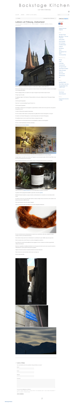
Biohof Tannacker (27, 190)
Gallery (17, 14)
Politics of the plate (62, 70)
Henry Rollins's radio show (64, 84)
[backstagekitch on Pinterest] (62, 24)
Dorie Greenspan (62, 41)
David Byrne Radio (62, 82)
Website (18, 374)
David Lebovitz (61, 39)
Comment (18, 378)
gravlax (41, 192)
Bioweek (60, 59)
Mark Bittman (61, 48)
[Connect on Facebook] (59, 24)
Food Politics (61, 63)
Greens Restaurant (62, 93)
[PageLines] (42, 399)
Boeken (22, 14)
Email (18, 370)
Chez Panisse (61, 92)
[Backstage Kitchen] (44, 11)
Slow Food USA (62, 73)
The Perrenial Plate (62, 54)
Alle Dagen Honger (62, 34)
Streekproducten (62, 75)
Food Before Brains (62, 44)
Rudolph (19, 18)
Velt (59, 77)
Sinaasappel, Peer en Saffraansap (48, 18)
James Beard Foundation (63, 68)
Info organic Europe (62, 66)
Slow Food (61, 72)
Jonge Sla (61, 46)
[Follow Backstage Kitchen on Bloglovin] (64, 19)
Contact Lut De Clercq (31, 14)
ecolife (60, 61)
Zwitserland (18, 25)
